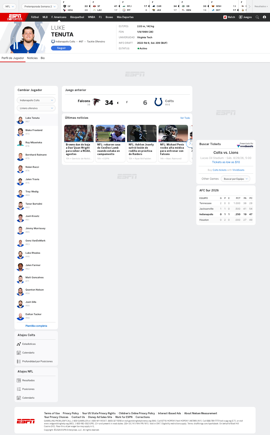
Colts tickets (220, 169)
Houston (204, 219)
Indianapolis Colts (65, 41)
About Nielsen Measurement (200, 413)
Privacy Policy (71, 413)
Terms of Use (52, 413)
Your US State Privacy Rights (99, 413)
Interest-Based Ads (169, 413)
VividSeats (246, 143)
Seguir (61, 48)
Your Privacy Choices (56, 417)
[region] (226, 209)
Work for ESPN (123, 417)
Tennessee (205, 203)
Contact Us (78, 417)
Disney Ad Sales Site (100, 417)
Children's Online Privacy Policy (137, 413)
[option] (79, 143)
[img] (117, 102)
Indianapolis (206, 214)
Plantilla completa (36, 325)
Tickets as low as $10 (226, 162)
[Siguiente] (249, 6)
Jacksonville (206, 208)
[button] (257, 17)
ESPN (14, 17)
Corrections (143, 417)
